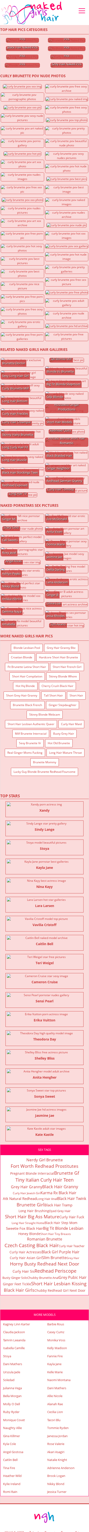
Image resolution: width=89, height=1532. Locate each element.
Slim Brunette (54, 1257)
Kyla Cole (9, 1444)
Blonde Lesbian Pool (27, 648)
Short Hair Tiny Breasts (55, 1234)
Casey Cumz (55, 1332)
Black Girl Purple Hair (61, 1252)
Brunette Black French (27, 705)
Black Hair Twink (71, 1198)
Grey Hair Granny (26, 1186)
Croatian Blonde (21, 657)
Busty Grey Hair (63, 734)
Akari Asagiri (55, 1452)
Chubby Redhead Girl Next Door (59, 1290)
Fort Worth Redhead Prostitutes (44, 1166)
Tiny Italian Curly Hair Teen (44, 1180)
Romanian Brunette (44, 1239)
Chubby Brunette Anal (43, 1278)
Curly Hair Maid (71, 724)
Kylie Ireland (11, 1484)
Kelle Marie (55, 1372)
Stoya (7, 1356)
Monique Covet (14, 1420)
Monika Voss (56, 1340)
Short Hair (76, 695)
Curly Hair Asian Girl (26, 1257)
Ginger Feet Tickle (17, 1284)
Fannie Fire (55, 1356)
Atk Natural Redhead (20, 1198)
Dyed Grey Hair (59, 1211)
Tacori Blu (54, 1420)
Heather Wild (12, 1476)
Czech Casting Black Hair (32, 1245)
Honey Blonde (29, 1233)
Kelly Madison (57, 1348)
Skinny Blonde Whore (63, 676)
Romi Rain (10, 1492)
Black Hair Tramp (58, 1205)
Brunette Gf (66, 1173)
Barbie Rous (55, 1324)
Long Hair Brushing (34, 1211)
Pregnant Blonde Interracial (32, 1173)
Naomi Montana (58, 1380)
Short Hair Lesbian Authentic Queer (31, 724)
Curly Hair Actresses (25, 1252)
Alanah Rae (55, 1404)
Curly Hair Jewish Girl (27, 1193)
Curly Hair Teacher (71, 1246)
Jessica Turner (56, 1492)
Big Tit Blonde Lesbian (63, 1228)
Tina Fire (9, 1468)
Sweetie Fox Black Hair (24, 1228)
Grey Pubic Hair (73, 1277)
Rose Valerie (55, 1444)
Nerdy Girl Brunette (44, 1160)
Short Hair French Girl (67, 667)
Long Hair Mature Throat (65, 753)
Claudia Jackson (14, 1332)
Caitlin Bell (10, 1460)
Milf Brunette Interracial (31, 734)
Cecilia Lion (55, 1412)
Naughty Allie (12, 1428)
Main (32, 13)
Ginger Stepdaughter (62, 705)
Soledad (8, 1380)
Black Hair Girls (19, 1290)
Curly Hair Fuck (71, 1216)
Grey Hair (72, 1258)
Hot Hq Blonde (25, 686)
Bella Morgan (12, 1396)
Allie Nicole (54, 1396)
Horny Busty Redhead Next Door (44, 1264)
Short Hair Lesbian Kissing (58, 1284)
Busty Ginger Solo (14, 1278)
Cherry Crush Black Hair (57, 686)
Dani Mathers (12, 1364)
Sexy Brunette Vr (30, 743)
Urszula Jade (11, 1372)
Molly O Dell (11, 1404)
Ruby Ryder (11, 1412)
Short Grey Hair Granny (21, 695)
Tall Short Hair (53, 695)
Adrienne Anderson (61, 1468)
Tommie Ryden (58, 1428)
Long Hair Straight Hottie (28, 1223)
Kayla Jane (54, 1364)
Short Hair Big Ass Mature (32, 1217)
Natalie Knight (57, 1460)
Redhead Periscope (55, 1271)
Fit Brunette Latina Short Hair (27, 667)
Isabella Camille (14, 1348)
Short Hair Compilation (27, 676)
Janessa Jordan (57, 1436)
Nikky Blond (55, 1484)
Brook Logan (56, 1476)
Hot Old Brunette (59, 743)
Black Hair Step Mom (60, 1222)
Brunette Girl (30, 1205)
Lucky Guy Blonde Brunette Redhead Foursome (44, 772)
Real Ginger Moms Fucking (24, 753)
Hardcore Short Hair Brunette (58, 657)
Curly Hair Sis (23, 1271)
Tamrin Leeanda (14, 1340)
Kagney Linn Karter (16, 1324)
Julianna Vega (12, 1388)
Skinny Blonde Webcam (44, 714)
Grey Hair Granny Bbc (61, 648)
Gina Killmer (11, 1436)
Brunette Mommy (44, 762)
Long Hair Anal (47, 1199)
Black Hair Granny (60, 1186)
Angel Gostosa (13, 1452)
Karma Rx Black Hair (58, 1192)
